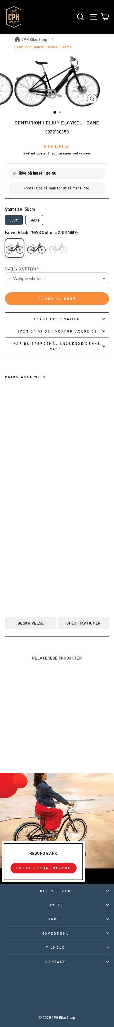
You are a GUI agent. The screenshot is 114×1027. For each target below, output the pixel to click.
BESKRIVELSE (31, 622)
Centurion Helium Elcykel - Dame (43, 47)
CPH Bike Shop (34, 39)
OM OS (56, 905)
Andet (55, 919)
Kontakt (55, 961)
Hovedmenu (55, 933)
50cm (13, 220)
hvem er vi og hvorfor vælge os (57, 331)
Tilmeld (55, 947)
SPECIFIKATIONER (83, 622)
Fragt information (57, 319)
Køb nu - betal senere (43, 868)
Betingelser (55, 891)
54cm (34, 220)
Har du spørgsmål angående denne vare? (57, 346)
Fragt (52, 153)
